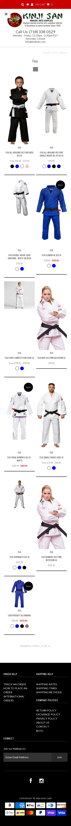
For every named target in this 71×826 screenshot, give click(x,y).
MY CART (44, 4)
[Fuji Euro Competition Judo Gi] (19, 295)
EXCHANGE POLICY (48, 714)
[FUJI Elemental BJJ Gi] (51, 213)
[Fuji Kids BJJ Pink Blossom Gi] (51, 315)
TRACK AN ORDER (14, 684)
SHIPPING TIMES (46, 688)
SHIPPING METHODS (49, 692)
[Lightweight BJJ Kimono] (19, 594)
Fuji (55, 52)
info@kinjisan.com (35, 41)
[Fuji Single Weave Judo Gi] (51, 415)
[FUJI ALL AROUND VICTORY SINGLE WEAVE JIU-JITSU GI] (51, 110)
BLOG (39, 730)
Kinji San (46, 798)
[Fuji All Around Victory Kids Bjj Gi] (19, 110)
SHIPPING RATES (46, 684)
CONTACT (42, 726)
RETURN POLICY (46, 710)
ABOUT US (42, 722)
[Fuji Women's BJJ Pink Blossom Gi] (51, 514)
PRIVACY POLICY (46, 718)
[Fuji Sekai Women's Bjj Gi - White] (19, 415)
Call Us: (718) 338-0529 (35, 31)
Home (47, 52)
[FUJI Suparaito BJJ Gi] (19, 494)
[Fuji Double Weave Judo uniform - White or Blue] (19, 198)
